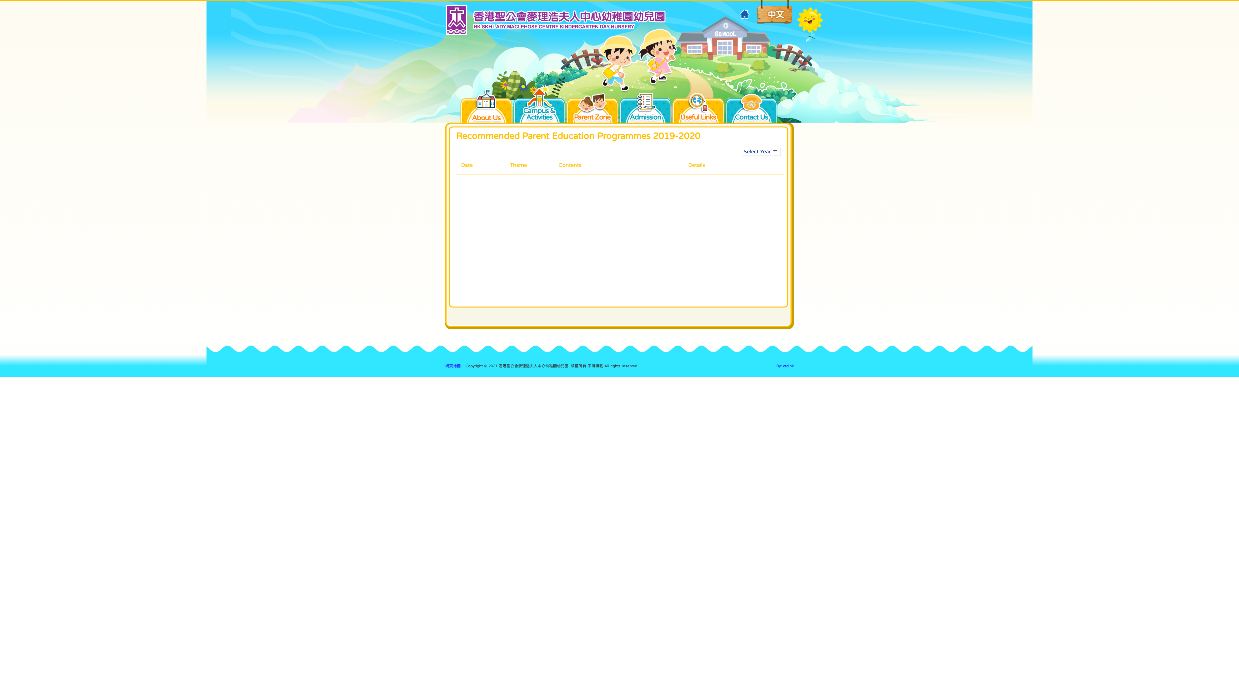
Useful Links (698, 115)
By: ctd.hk (785, 366)
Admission (645, 115)
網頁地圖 (453, 366)
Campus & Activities (539, 113)
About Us (486, 117)
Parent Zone (592, 115)
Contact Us (751, 115)
